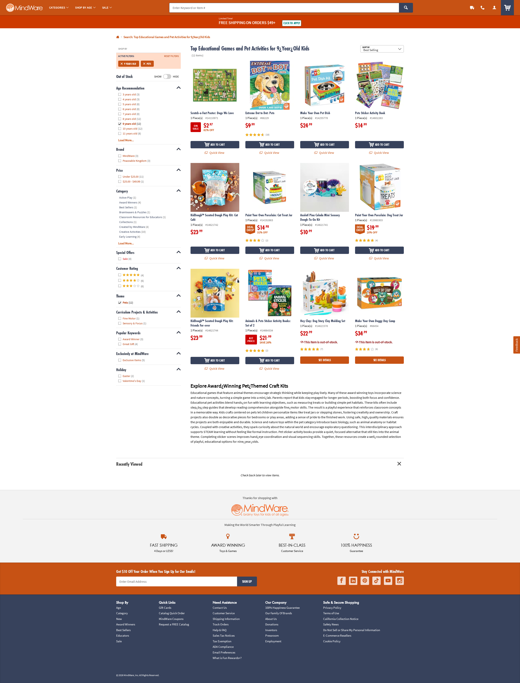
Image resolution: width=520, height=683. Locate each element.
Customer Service (224, 613)
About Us (271, 619)
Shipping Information (226, 619)
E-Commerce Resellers (337, 635)
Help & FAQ (219, 630)
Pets (149, 64)
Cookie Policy (331, 641)
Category (122, 613)
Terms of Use (331, 613)
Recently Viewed (129, 464)
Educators (122, 635)
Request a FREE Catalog (174, 624)
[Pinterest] (365, 581)
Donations (271, 624)
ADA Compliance (223, 647)
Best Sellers (123, 630)
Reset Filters (171, 56)
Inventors (271, 630)
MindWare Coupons (171, 619)
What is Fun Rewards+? (227, 658)
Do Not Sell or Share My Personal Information (351, 630)
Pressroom (272, 635)
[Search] (406, 8)
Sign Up (247, 581)
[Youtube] (388, 581)
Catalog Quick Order (172, 613)
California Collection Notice (340, 619)
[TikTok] (376, 581)
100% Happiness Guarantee (282, 608)
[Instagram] (399, 581)
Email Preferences (224, 652)
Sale (119, 641)
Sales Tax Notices (224, 635)
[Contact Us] (482, 7)
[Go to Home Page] (117, 37)
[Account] (494, 7)
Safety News (331, 624)
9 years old (130, 64)
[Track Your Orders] (472, 7)
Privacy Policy (332, 608)
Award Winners (125, 624)
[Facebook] (341, 581)
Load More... (126, 140)
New (119, 619)
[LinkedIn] (353, 581)
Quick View (216, 153)
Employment (273, 641)
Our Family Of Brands (278, 613)
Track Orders (221, 624)
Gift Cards (165, 608)
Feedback (517, 344)
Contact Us (220, 608)
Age (118, 608)
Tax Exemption (222, 641)
